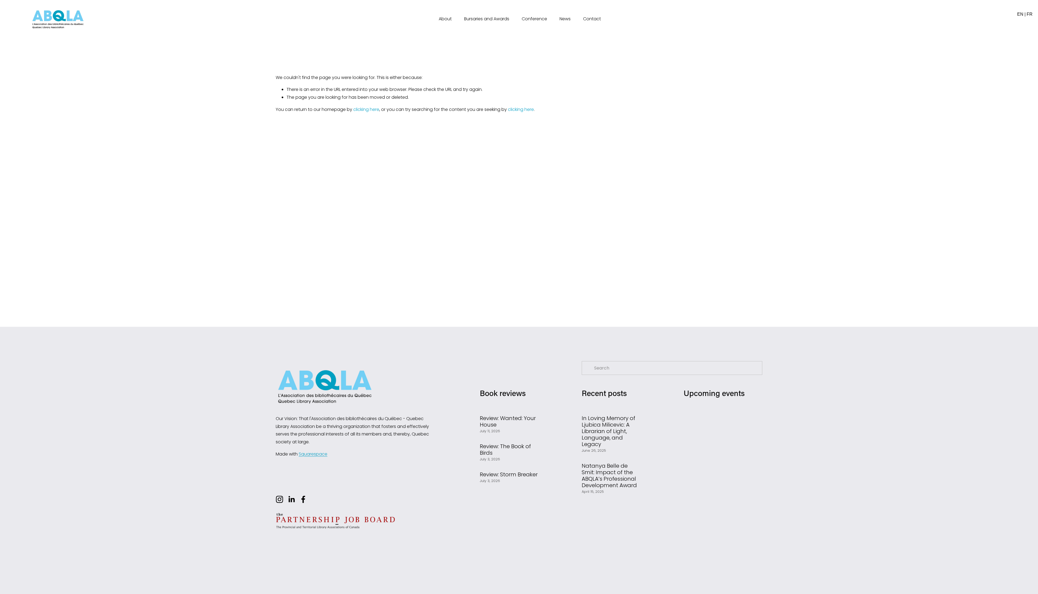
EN (1020, 14)
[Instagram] (279, 499)
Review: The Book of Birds (505, 450)
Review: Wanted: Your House (508, 421)
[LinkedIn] (291, 499)
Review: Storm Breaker (509, 474)
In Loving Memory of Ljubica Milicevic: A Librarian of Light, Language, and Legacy (608, 431)
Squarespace (313, 454)
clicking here (366, 109)
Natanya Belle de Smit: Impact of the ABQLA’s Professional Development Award (609, 475)
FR (1030, 14)
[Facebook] (303, 499)
